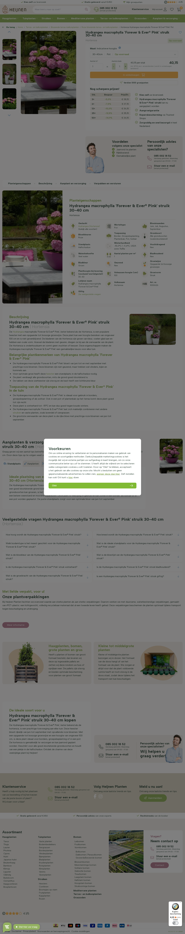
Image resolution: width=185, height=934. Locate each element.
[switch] (175, 923)
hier (71, 477)
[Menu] (180, 903)
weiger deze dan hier (108, 474)
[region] (92, 467)
